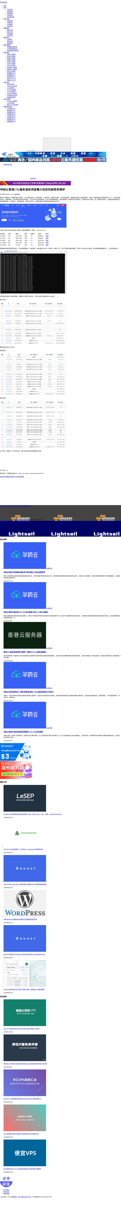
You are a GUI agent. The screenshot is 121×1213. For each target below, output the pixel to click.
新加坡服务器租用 (12, 50)
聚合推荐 (6, 52)
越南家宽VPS (11, 118)
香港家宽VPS (11, 110)
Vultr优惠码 (10, 88)
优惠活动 (49, 568)
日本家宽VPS (11, 116)
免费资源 (6, 28)
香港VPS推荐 (11, 54)
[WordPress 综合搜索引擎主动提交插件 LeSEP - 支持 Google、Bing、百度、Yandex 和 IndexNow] (25, 811)
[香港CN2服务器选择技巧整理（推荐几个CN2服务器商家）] (25, 648)
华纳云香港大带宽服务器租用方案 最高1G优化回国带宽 (24, 572)
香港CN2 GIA (11, 80)
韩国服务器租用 (12, 47)
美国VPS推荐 (11, 58)
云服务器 (10, 11)
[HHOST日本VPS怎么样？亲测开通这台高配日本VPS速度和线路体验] (25, 881)
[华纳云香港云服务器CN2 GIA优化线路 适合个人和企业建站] (25, 608)
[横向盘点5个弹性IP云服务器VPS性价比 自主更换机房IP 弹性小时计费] (25, 1060)
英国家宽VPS (11, 119)
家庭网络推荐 (8, 106)
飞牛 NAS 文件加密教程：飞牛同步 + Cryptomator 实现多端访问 (23, 849)
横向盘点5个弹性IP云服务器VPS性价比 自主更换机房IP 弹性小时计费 (25, 1063)
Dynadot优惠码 (11, 90)
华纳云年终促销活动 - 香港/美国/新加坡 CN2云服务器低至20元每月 (29, 692)
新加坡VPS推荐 (12, 67)
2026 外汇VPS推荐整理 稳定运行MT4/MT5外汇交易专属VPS (22, 1099)
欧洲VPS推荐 (11, 56)
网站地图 (6, 1193)
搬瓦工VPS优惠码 (12, 104)
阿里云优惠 (10, 84)
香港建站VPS (11, 75)
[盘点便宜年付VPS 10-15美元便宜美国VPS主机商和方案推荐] (25, 1165)
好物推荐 (10, 34)
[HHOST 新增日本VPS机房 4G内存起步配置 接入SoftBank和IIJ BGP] (25, 951)
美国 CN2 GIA (11, 78)
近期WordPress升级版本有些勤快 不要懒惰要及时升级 (20, 919)
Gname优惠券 (11, 91)
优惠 (5, 7)
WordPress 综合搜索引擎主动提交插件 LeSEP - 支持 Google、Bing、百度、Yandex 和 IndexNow (33, 814)
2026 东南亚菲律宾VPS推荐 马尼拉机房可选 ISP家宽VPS (21, 1134)
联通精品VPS (11, 73)
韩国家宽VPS (11, 112)
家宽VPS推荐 (11, 71)
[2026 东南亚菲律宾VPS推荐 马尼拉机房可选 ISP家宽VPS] (25, 1130)
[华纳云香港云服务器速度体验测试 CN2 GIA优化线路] (25, 728)
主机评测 (10, 15)
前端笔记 (10, 26)
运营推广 (10, 39)
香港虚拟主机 (11, 97)
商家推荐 (10, 13)
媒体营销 (10, 43)
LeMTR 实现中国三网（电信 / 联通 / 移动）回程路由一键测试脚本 (24, 989)
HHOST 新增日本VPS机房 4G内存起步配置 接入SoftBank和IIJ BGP (24, 954)
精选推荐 (49, 648)
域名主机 (10, 9)
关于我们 (6, 1190)
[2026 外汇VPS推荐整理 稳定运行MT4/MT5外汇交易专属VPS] (25, 1095)
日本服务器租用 (12, 48)
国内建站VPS (11, 76)
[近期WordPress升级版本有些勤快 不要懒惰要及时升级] (25, 916)
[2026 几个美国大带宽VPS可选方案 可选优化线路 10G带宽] (25, 1025)
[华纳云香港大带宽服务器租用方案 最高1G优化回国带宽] (25, 568)
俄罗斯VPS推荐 (12, 69)
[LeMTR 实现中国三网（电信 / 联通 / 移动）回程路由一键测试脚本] (25, 986)
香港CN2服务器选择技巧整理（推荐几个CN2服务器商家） (25, 652)
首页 (5, 5)
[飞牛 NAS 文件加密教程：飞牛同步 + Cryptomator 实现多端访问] (25, 846)
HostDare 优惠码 (12, 101)
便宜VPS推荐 (11, 62)
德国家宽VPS (11, 121)
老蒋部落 (14, 1197)
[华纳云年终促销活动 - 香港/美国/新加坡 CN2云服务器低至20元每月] (25, 688)
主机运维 (6, 19)
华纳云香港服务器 (5, 476)
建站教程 (6, 37)
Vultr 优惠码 (11, 103)
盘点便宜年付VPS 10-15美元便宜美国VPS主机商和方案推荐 (22, 1169)
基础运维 (10, 20)
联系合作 (6, 1191)
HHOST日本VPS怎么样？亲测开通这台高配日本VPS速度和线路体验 (25, 884)
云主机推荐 (7, 99)
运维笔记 (10, 22)
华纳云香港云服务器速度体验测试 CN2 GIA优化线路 (23, 732)
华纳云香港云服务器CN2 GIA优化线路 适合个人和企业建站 (26, 612)
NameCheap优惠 (12, 86)
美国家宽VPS (11, 114)
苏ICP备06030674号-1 (25, 1197)
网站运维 (10, 41)
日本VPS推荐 (11, 65)
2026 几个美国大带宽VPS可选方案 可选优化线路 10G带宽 (22, 1028)
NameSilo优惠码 (12, 93)
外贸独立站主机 (12, 95)
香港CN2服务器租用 (17, 476)
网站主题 (10, 30)
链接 (47, 236)
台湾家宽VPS (11, 108)
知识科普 (10, 35)
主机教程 (10, 24)
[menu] (0, 1)
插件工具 (10, 32)
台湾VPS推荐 (11, 63)
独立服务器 (10, 17)
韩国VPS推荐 (11, 60)
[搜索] (57, 145)
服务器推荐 (7, 45)
